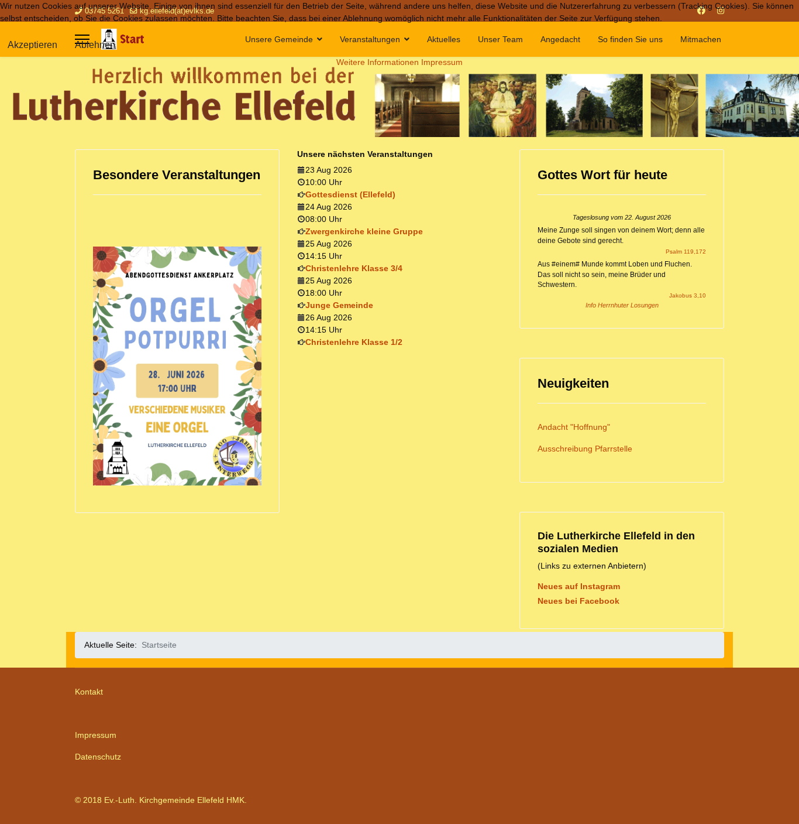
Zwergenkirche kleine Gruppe (364, 231)
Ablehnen (95, 45)
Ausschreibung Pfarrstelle (585, 448)
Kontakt (89, 691)
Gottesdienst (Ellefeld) (350, 194)
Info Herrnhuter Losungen (622, 305)
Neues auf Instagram (579, 586)
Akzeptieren (32, 45)
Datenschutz (98, 756)
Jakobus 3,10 (687, 295)
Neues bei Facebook (578, 601)
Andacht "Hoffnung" (574, 427)
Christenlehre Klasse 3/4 (353, 268)
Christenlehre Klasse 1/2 (353, 342)
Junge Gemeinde (339, 305)
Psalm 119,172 (686, 251)
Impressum (95, 735)
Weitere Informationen (377, 62)
